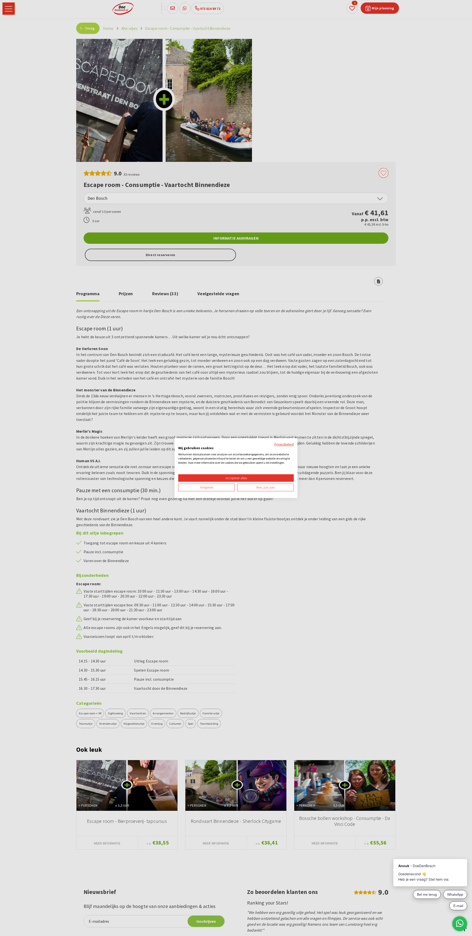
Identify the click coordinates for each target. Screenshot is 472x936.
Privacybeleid (284, 444)
